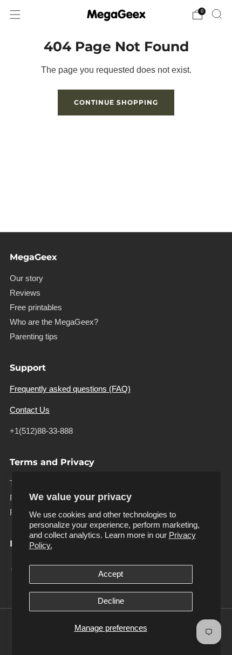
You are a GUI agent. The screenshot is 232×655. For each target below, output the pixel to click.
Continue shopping (116, 102)
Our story (26, 278)
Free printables (36, 307)
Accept (110, 574)
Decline (111, 601)
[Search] (216, 14)
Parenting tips (34, 336)
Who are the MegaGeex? (54, 322)
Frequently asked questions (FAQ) (70, 389)
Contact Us (30, 410)
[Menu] (15, 14)
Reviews (25, 293)
